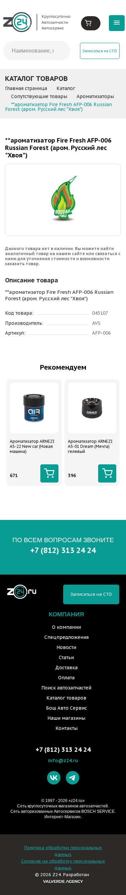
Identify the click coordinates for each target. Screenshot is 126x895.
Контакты (66, 728)
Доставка (66, 668)
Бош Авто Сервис (66, 708)
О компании (66, 627)
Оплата (66, 678)
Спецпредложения (66, 637)
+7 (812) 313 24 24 (63, 550)
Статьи (66, 657)
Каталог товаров (66, 698)
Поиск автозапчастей (66, 688)
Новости (66, 647)
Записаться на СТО (100, 51)
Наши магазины (66, 718)
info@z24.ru (63, 760)
